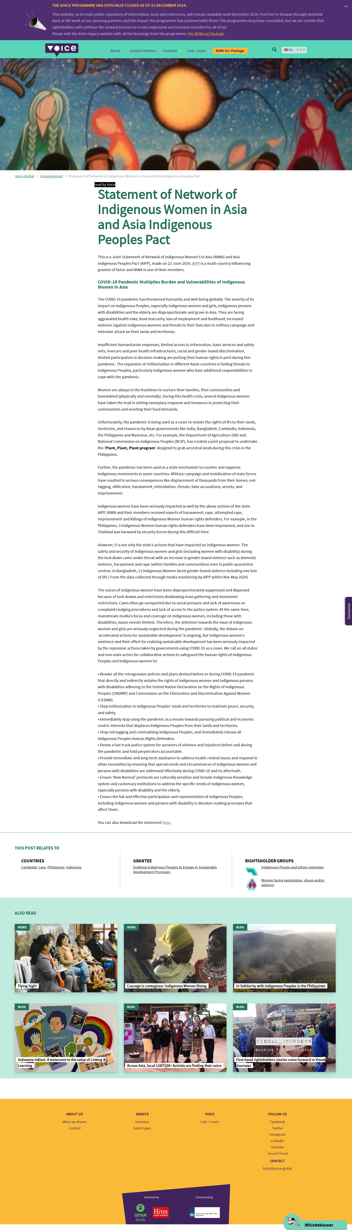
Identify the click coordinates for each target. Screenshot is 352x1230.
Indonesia (73, 867)
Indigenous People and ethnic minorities (292, 867)
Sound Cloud (277, 1153)
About (115, 50)
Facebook (277, 1122)
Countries (170, 50)
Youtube (277, 1147)
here (166, 822)
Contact (75, 1128)
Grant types (142, 1128)
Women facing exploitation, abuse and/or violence (292, 882)
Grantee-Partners (143, 50)
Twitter (277, 1128)
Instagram (277, 1134)
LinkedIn (277, 1141)
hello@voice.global (277, 1168)
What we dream (75, 1122)
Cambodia (29, 867)
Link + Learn (196, 50)
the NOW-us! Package (206, 33)
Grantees (142, 1122)
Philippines (56, 867)
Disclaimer (349, 611)
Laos (42, 867)
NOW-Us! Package (230, 50)
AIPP (196, 263)
